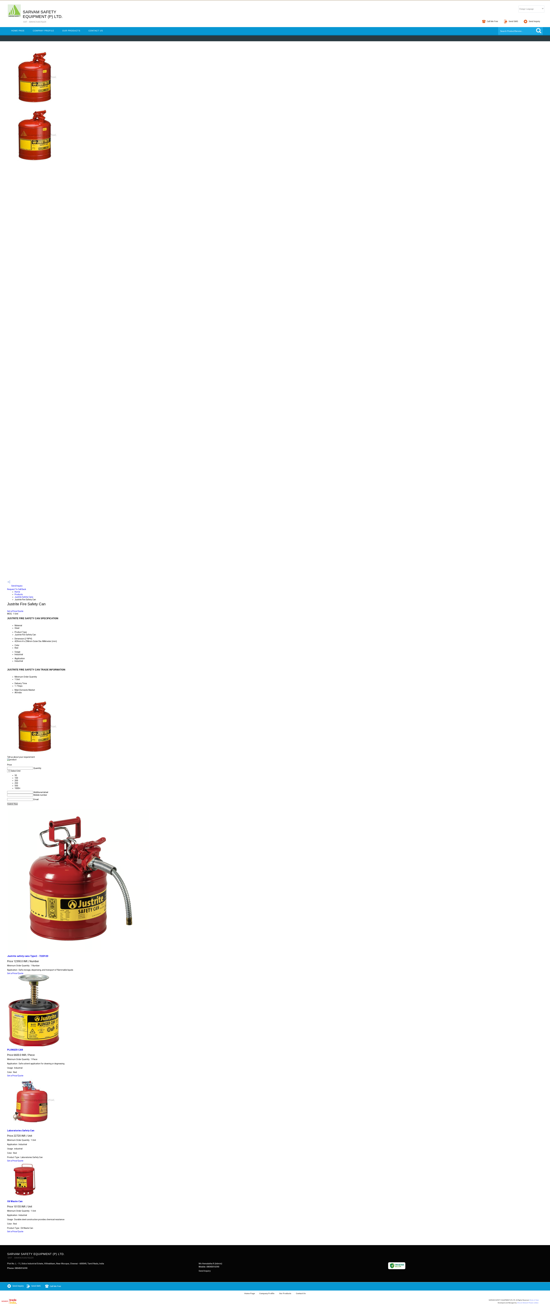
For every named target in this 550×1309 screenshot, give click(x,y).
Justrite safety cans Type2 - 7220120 (27, 956)
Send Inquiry (16, 586)
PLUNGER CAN (15, 1049)
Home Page (17, 31)
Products (19, 594)
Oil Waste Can (14, 1201)
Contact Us (96, 31)
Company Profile (43, 31)
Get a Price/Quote (15, 611)
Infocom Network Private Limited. (528, 1303)
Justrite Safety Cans (24, 597)
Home (17, 592)
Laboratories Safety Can (20, 1130)
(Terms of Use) (534, 1300)
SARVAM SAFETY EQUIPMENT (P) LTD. (43, 16)
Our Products (71, 31)
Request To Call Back (16, 589)
